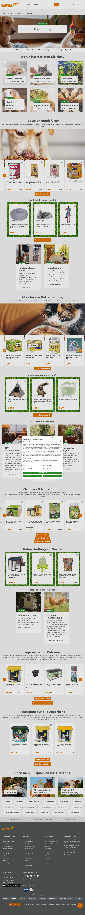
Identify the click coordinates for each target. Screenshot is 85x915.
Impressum (59, 437)
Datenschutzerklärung (49, 437)
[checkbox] (24, 466)
